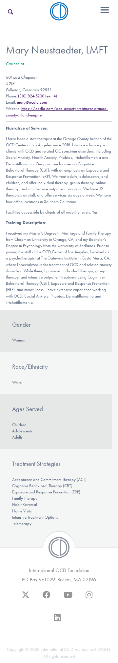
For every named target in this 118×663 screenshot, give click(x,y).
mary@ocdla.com (32, 102)
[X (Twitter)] (25, 598)
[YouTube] (68, 598)
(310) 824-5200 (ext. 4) (37, 95)
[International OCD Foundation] (59, 16)
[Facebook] (46, 598)
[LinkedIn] (57, 621)
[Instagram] (89, 598)
